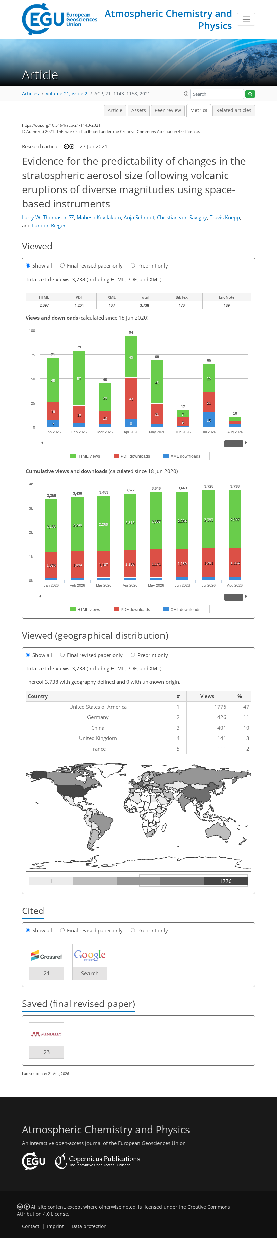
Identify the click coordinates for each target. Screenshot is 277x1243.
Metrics (198, 110)
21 (47, 973)
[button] (186, 94)
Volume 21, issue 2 (66, 94)
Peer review (168, 110)
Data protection (89, 1226)
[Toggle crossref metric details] (46, 955)
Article (115, 110)
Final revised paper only (95, 265)
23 (47, 1052)
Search (90, 973)
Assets (138, 110)
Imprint (55, 1226)
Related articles (233, 110)
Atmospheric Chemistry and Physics (168, 19)
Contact (30, 1226)
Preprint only (152, 265)
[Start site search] (250, 94)
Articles (30, 94)
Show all (42, 265)
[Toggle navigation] (246, 19)
